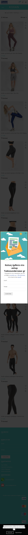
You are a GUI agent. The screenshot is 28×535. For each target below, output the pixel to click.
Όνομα (5, 286)
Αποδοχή (10, 532)
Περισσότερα (18, 532)
